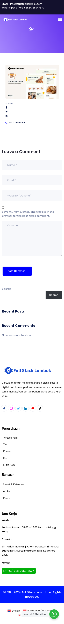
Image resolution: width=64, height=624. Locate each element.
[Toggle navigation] (60, 19)
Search (6, 289)
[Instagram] (11, 408)
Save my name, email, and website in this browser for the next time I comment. (28, 214)
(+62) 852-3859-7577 (20, 571)
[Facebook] (4, 408)
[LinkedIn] (25, 408)
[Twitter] (18, 408)
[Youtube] (33, 408)
